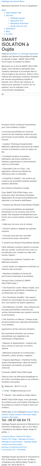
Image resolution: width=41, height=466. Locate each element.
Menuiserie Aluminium (19, 23)
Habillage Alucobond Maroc (12, 442)
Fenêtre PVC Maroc (23, 436)
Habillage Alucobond (26, 439)
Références (10, 29)
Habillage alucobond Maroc (13, 1)
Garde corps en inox (18, 26)
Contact (9, 34)
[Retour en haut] (2, 454)
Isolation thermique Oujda (25, 414)
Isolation (15, 412)
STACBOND (21, 450)
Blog (8, 31)
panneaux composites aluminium (14, 447)
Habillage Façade (17, 18)
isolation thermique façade (12, 444)
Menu (4, 10)
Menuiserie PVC (16, 21)
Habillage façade (30, 442)
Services (9, 15)
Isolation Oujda (8, 414)
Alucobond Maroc (8, 436)
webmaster (33, 54)
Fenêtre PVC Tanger (9, 439)
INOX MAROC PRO (13, 13)
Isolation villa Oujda (10, 417)
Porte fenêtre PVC (9, 450)
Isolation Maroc (32, 412)
